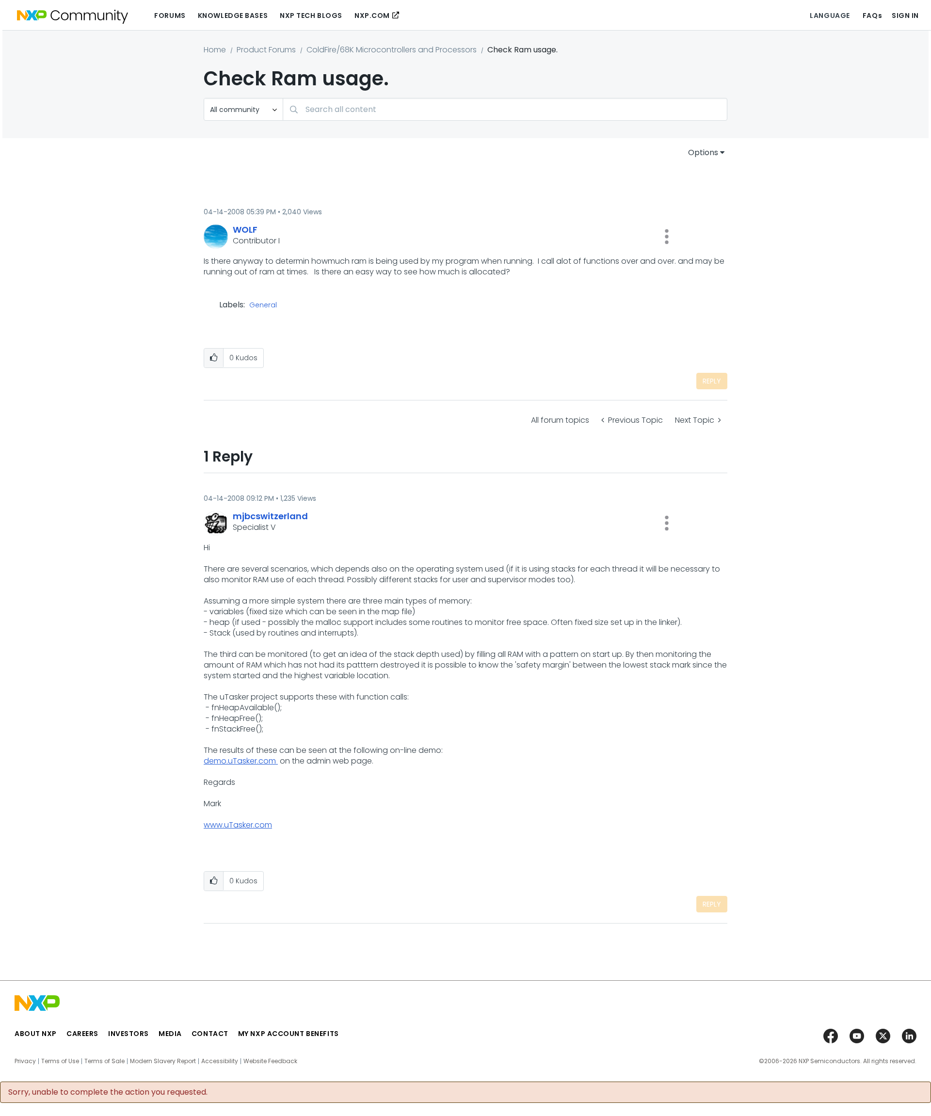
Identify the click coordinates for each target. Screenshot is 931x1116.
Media (170, 1033)
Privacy (25, 1061)
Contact (210, 1033)
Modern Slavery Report (163, 1061)
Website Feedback (270, 1061)
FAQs (872, 15)
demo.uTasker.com (241, 760)
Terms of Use (60, 1061)
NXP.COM (372, 15)
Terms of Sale (104, 1061)
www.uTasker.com (238, 824)
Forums (169, 15)
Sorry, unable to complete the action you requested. (108, 1092)
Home (215, 49)
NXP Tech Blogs (311, 15)
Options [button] (703, 152)
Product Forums (266, 49)
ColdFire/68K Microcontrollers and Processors (391, 49)
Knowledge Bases (233, 15)
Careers (82, 1033)
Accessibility (219, 1061)
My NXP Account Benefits (288, 1033)
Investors (128, 1033)
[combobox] (505, 109)
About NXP (36, 1033)
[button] (667, 236)
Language (830, 15)
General (263, 305)
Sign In (905, 15)
